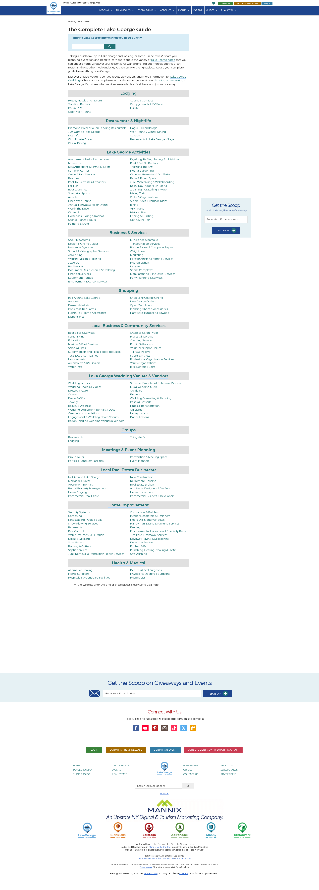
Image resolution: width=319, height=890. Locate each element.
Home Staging (77, 492)
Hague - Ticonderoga (143, 128)
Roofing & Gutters (79, 546)
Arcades (73, 197)
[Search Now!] (109, 46)
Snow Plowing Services (83, 523)
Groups (128, 430)
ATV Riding (137, 208)
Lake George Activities (128, 152)
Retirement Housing (143, 481)
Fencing (135, 527)
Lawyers (135, 266)
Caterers (135, 135)
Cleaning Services (141, 340)
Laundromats (76, 359)
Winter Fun (75, 212)
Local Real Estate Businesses (128, 469)
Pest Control (76, 531)
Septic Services (77, 550)
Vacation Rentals (79, 104)
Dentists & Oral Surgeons (146, 570)
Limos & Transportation (145, 405)
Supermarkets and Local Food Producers (94, 351)
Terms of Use (168, 858)
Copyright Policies (183, 858)
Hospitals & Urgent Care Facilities (89, 577)
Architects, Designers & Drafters (150, 488)
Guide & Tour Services (81, 174)
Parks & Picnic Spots (143, 178)
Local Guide (83, 21)
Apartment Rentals (80, 484)
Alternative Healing (80, 570)
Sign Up (224, 230)
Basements (75, 527)
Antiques (74, 301)
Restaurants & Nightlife (128, 120)
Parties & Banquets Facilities (86, 460)
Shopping (128, 290)
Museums (74, 163)
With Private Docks (80, 139)
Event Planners (139, 460)
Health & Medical (128, 562)
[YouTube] (145, 728)
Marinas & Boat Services (83, 344)
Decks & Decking (79, 538)
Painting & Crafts (78, 223)
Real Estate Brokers (142, 484)
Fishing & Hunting (141, 216)
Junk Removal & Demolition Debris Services (96, 553)
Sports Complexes (141, 270)
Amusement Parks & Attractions (88, 159)
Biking (134, 204)
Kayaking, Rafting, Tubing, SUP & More (154, 159)
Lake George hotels (163, 59)
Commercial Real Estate (83, 496)
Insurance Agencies (80, 247)
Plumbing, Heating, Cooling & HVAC (153, 550)
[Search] (188, 786)
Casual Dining (77, 143)
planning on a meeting (168, 80)
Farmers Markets (78, 305)
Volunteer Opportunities (145, 348)
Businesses (190, 765)
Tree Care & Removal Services (148, 535)
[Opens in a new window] (118, 830)
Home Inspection (141, 492)
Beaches (73, 178)
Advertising (75, 255)
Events (182, 10)
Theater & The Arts (141, 166)
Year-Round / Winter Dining (148, 131)
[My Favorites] (214, 3)
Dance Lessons (139, 417)
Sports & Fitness (140, 355)
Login (267, 3)
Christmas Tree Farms (82, 309)
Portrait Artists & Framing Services (151, 258)
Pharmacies (137, 577)
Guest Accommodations (84, 413)
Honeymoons (139, 413)
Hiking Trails (138, 193)
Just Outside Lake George (84, 131)
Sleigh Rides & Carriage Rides (148, 201)
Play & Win (227, 10)
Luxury (134, 108)
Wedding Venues (79, 383)
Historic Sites (138, 212)
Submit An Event (165, 749)
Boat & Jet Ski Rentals (144, 163)
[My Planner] (193, 728)
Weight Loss (137, 251)
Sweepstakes (229, 769)
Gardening (75, 516)
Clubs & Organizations (144, 197)
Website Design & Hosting (84, 258)
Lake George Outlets (143, 301)
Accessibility (151, 873)
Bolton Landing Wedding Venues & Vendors (96, 421)
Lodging (104, 10)
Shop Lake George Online (146, 297)
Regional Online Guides (83, 243)
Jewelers (73, 262)
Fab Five (198, 10)
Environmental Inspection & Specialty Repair (159, 531)
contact (183, 873)
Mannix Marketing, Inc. (160, 847)
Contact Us (190, 774)
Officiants (136, 409)
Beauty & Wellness (79, 405)
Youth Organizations (143, 363)
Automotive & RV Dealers (84, 363)
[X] (183, 728)
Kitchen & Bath (139, 546)
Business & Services (128, 232)
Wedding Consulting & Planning (150, 398)
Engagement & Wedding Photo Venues (93, 417)
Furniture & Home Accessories (87, 312)
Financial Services (79, 274)
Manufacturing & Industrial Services (152, 274)
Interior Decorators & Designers (150, 516)
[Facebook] (136, 728)
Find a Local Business (247, 3)
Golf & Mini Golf (140, 219)
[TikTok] (174, 728)
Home (71, 21)
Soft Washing (138, 553)
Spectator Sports (79, 193)
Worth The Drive (78, 208)
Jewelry (73, 402)
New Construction (142, 477)
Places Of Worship (141, 336)
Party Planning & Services (146, 277)
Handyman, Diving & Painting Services (154, 523)
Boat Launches (77, 189)
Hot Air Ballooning (142, 170)
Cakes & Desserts (140, 402)
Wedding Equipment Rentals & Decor (92, 409)
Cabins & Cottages (141, 100)
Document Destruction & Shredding (91, 270)
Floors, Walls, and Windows (147, 519)
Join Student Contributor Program (213, 749)
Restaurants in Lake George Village (152, 139)
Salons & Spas (77, 348)
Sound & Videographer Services (88, 251)
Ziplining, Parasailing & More (148, 189)
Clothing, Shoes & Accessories (149, 309)
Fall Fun (73, 185)
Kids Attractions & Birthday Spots (89, 166)
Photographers (140, 262)
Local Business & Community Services (128, 325)
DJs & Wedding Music (144, 387)
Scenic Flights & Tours (82, 219)
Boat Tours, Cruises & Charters (87, 182)
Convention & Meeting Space (148, 457)
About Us (226, 765)
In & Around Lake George (84, 297)
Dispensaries (76, 316)
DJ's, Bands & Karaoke (144, 240)
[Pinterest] (155, 728)
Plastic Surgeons (78, 573)
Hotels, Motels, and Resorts (85, 100)
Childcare (136, 390)
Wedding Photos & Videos (84, 387)
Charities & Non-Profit (144, 332)
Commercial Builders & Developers (152, 496)
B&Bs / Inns (75, 108)
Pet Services (75, 266)
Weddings (165, 10)
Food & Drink (145, 10)
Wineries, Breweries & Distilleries (150, 174)
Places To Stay (82, 769)
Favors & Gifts (76, 398)
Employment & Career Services (87, 281)
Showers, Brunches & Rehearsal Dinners (155, 383)
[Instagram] (164, 728)
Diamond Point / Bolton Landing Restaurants (97, 128)
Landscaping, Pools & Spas (85, 519)
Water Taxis (75, 366)
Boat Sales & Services (81, 332)
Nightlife (73, 135)
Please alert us (146, 867)
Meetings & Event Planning (128, 449)
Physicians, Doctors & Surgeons (150, 573)
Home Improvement (128, 505)
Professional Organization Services (152, 359)
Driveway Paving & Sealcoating (149, 538)
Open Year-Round (80, 111)
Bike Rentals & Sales (142, 366)
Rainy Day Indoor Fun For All (148, 185)
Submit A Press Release (126, 749)
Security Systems (79, 240)
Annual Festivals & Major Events (88, 204)
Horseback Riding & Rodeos (86, 216)
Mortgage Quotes (79, 481)
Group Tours (76, 457)
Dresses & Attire (78, 390)
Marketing (136, 255)
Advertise (225, 3)
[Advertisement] (159, 633)
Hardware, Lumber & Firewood (149, 312)
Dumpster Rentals (142, 542)
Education (74, 340)
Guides (210, 10)
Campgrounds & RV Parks (146, 104)
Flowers (135, 394)
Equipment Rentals (80, 277)
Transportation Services (145, 243)
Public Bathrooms (141, 344)
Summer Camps (78, 170)
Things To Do (123, 10)
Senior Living (76, 336)
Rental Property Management (87, 488)
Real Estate (119, 774)
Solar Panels (76, 542)
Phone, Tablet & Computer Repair (151, 247)
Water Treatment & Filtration (86, 535)
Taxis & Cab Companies (83, 355)
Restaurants (75, 437)
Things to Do (138, 437)
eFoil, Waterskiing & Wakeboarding (152, 182)
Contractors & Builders (144, 512)
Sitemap (164, 793)
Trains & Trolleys (140, 351)
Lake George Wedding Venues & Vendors (128, 375)
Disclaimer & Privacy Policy (149, 858)
